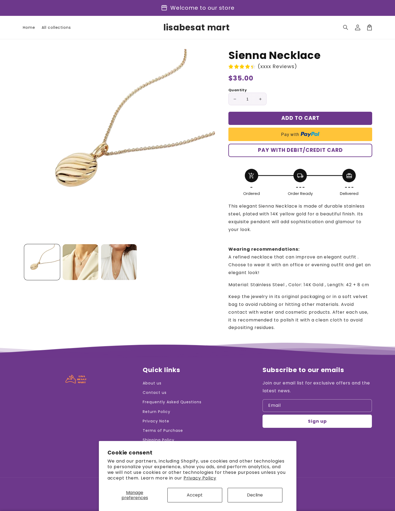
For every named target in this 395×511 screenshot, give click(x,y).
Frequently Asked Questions (172, 402)
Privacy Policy (200, 478)
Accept (195, 495)
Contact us (155, 392)
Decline (255, 495)
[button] (346, 27)
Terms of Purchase (163, 430)
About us (152, 383)
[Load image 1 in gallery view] (42, 262)
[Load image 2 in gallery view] (80, 262)
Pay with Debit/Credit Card (300, 150)
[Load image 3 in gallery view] (119, 262)
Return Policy (156, 411)
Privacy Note (156, 421)
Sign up (317, 421)
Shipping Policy (158, 440)
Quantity (237, 90)
